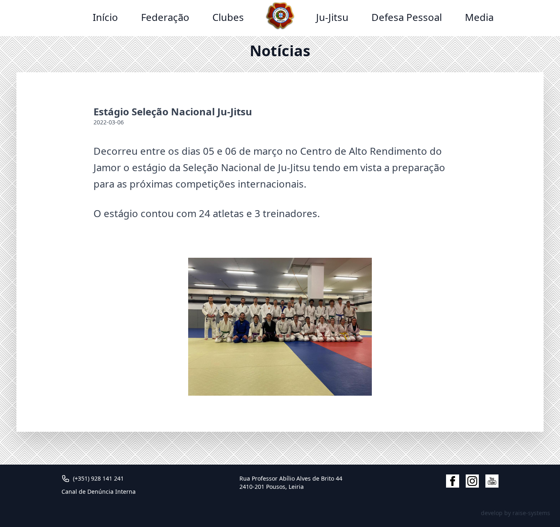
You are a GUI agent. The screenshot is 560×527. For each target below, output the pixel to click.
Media (479, 17)
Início (105, 17)
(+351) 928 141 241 (98, 478)
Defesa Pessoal (406, 17)
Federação (165, 17)
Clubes (228, 17)
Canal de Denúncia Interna (98, 491)
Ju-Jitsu (332, 17)
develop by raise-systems (515, 513)
